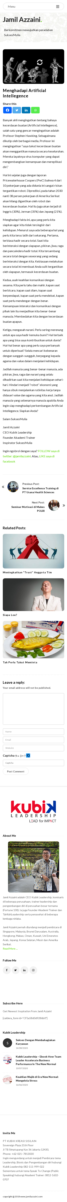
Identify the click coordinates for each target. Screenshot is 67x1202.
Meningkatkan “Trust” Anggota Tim (27, 572)
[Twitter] (16, 110)
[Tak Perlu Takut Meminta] (33, 639)
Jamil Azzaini (22, 19)
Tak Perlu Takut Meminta (20, 662)
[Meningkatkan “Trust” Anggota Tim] (33, 551)
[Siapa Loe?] (33, 594)
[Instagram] (33, 970)
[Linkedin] (26, 110)
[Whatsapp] (35, 110)
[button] (28, 755)
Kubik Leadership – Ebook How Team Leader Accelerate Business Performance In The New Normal (38, 1060)
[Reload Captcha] (28, 755)
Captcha (9, 755)
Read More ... (10, 948)
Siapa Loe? (10, 614)
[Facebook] (7, 110)
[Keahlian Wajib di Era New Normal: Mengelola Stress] (7, 1079)
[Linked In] (24, 970)
